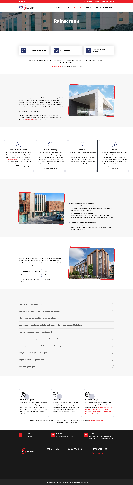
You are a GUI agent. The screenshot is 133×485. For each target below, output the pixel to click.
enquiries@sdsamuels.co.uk (64, 436)
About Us (51, 456)
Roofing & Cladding (74, 470)
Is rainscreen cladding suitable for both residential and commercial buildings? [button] (51, 325)
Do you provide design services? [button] (32, 360)
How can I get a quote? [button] (28, 367)
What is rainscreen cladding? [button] (30, 304)
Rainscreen (72, 467)
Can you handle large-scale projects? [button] (34, 353)
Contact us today (56, 66)
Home (50, 453)
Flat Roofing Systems (75, 459)
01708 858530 (28, 436)
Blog (49, 464)
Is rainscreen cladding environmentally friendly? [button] (38, 339)
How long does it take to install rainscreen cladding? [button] (40, 346)
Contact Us (51, 467)
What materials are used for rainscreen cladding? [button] (39, 318)
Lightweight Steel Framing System (76, 463)
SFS (70, 473)
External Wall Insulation (76, 456)
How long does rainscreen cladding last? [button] (35, 332)
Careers (50, 462)
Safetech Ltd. (85, 482)
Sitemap (50, 470)
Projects (50, 459)
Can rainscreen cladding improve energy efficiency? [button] (40, 311)
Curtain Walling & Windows (77, 453)
